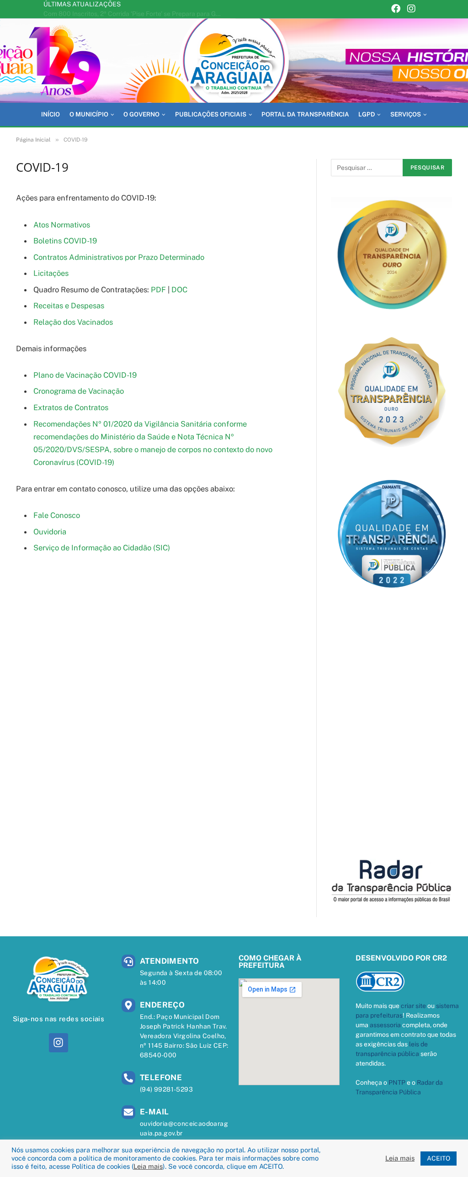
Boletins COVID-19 (65, 240)
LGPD (366, 114)
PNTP (396, 1082)
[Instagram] (411, 9)
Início (50, 114)
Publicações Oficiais (210, 114)
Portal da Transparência (305, 114)
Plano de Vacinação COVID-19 (85, 375)
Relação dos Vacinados (73, 322)
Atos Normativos (61, 224)
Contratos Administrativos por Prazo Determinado (118, 257)
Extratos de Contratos (70, 407)
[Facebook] (395, 9)
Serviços (405, 114)
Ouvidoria (49, 531)
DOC (179, 289)
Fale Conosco (56, 515)
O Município (88, 114)
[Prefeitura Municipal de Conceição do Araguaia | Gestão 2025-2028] (234, 60)
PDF (158, 289)
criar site (413, 1005)
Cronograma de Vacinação (78, 391)
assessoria (385, 1025)
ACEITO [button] (438, 1158)
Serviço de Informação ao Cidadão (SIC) (101, 547)
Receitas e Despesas (68, 305)
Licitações (51, 273)
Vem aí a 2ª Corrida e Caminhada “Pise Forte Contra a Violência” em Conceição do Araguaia (134, 13)
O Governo (141, 114)
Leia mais (148, 1166)
